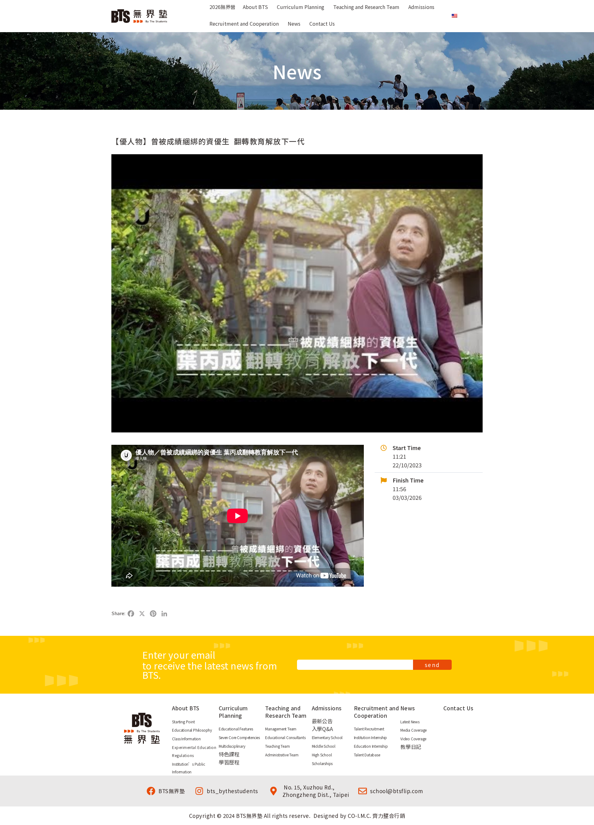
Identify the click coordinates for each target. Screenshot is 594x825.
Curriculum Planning (233, 711)
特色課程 (229, 754)
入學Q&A (322, 729)
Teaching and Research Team (286, 711)
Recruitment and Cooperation (376, 711)
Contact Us (458, 708)
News (407, 708)
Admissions (327, 708)
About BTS (186, 708)
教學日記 (410, 747)
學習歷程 (229, 762)
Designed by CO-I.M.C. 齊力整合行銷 (359, 815)
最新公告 (322, 721)
